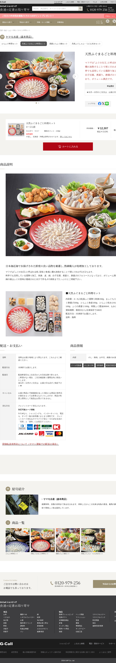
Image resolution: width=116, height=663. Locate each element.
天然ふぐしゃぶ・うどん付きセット (86, 44)
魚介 (5, 30)
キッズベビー (80, 629)
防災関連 (96, 620)
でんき (95, 2)
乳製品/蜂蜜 (24, 629)
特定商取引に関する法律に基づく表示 (80, 652)
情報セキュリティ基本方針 (51, 652)
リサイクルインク (99, 617)
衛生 (94, 623)
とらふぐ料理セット (9, 44)
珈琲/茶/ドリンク (26, 623)
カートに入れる (70, 146)
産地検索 (40, 626)
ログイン (107, 24)
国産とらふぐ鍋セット (59, 44)
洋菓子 (5, 629)
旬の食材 (40, 620)
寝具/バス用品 (64, 629)
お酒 (21, 620)
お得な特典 (103, 2)
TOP (1, 30)
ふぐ (9, 30)
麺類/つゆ (23, 614)
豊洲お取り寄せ (42, 623)
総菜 (38, 617)
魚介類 (5, 620)
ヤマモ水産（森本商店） (19, 36)
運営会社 (3, 652)
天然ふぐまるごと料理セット (33, 44)
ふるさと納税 (70, 2)
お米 (5, 614)
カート (114, 24)
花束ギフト (63, 617)
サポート (113, 2)
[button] (36, 103)
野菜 (5, 626)
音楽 (77, 620)
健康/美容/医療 (98, 626)
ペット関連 (80, 614)
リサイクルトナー (99, 614)
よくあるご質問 (105, 652)
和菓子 (5, 631)
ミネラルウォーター (27, 617)
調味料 (22, 626)
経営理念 (14, 652)
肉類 (5, 623)
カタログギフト (42, 629)
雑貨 (60, 631)
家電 (60, 623)
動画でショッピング (66, 614)
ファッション (80, 617)
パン (21, 631)
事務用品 (79, 626)
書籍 (77, 623)
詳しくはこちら (66, 137)
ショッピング (58, 2)
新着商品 (60, 22)
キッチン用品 (64, 626)
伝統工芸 (79, 631)
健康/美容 (40, 631)
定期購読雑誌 (64, 620)
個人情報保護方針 (29, 652)
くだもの (6, 617)
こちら (51, 357)
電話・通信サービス (83, 2)
